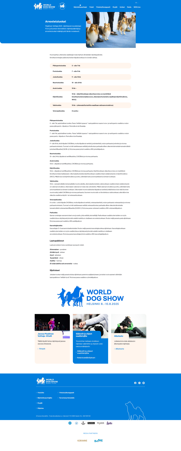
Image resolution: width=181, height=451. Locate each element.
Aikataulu (120, 349)
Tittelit (42, 349)
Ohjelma (41, 408)
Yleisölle (41, 393)
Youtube (143, 383)
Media (129, 7)
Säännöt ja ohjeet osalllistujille (85, 352)
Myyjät (115, 7)
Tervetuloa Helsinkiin (66, 398)
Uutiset (122, 7)
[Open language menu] (137, 2)
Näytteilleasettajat (80, 7)
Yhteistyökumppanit (103, 7)
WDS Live (137, 7)
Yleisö (91, 7)
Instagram (139, 383)
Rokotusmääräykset (86, 358)
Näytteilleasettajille (45, 398)
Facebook (135, 383)
